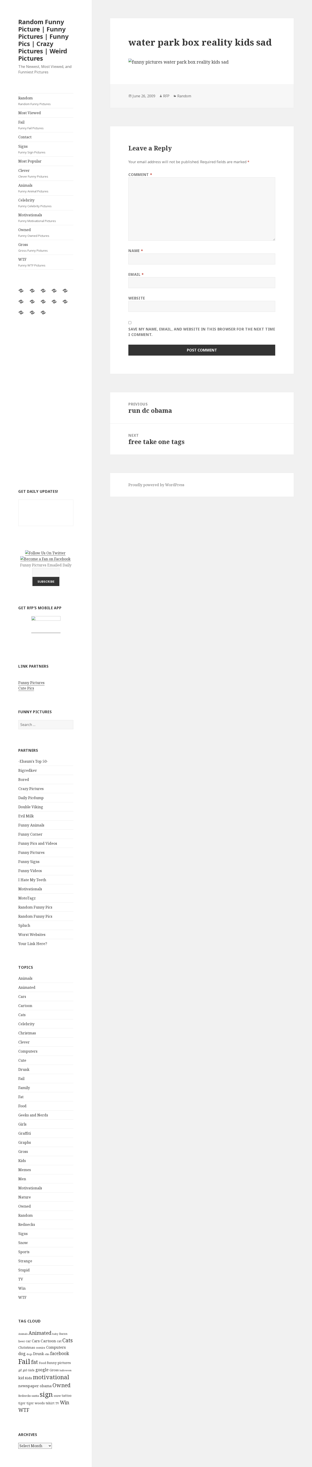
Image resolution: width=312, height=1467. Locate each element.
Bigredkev (27, 770)
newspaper (28, 1385)
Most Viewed (29, 112)
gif (20, 1370)
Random (34, 101)
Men (22, 1178)
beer (21, 1341)
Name (135, 250)
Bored (23, 779)
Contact (25, 136)
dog (22, 1353)
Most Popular (30, 161)
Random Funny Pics (35, 907)
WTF (31, 262)
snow (57, 1396)
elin (47, 1354)
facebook (59, 1353)
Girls (22, 1124)
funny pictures (59, 1363)
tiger (22, 1403)
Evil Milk (26, 816)
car (28, 1341)
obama (46, 1385)
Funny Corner (30, 834)
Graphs (24, 1142)
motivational (51, 1377)
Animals (33, 188)
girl (25, 1370)
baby (55, 1333)
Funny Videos (30, 870)
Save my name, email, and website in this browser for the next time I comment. (201, 332)
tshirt (50, 1403)
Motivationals (37, 217)
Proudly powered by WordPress (156, 484)
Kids (22, 1160)
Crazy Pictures (31, 788)
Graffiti (24, 1133)
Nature (24, 1197)
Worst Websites (31, 934)
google (42, 1369)
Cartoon (25, 1005)
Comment (140, 174)
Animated (26, 987)
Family (24, 1087)
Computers (27, 1051)
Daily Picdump (31, 797)
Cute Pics (26, 688)
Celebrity (35, 203)
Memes (24, 1169)
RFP (166, 95)
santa (35, 1396)
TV (20, 1279)
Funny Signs (29, 861)
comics (40, 1348)
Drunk (23, 1069)
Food (22, 1105)
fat (34, 1362)
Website (136, 298)
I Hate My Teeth (32, 879)
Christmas (27, 1033)
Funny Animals (31, 825)
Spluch (24, 925)
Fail (31, 125)
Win (22, 1288)
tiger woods (35, 1403)
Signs (31, 149)
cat (59, 1341)
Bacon (63, 1334)
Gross (33, 247)
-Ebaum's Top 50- (33, 761)
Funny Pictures (31, 682)
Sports (23, 1251)
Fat (21, 1096)
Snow (23, 1242)
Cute (22, 1060)
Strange (25, 1260)
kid (21, 1377)
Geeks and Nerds (33, 1115)
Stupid (24, 1270)
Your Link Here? (32, 943)
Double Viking (30, 806)
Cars (22, 996)
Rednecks (26, 1224)
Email (136, 274)
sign (46, 1394)
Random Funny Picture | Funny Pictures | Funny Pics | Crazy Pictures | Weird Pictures (43, 40)
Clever (33, 173)
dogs (29, 1354)
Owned (33, 232)
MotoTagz (27, 898)
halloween (65, 1370)
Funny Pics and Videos (37, 843)
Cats (22, 1014)
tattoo (66, 1395)
